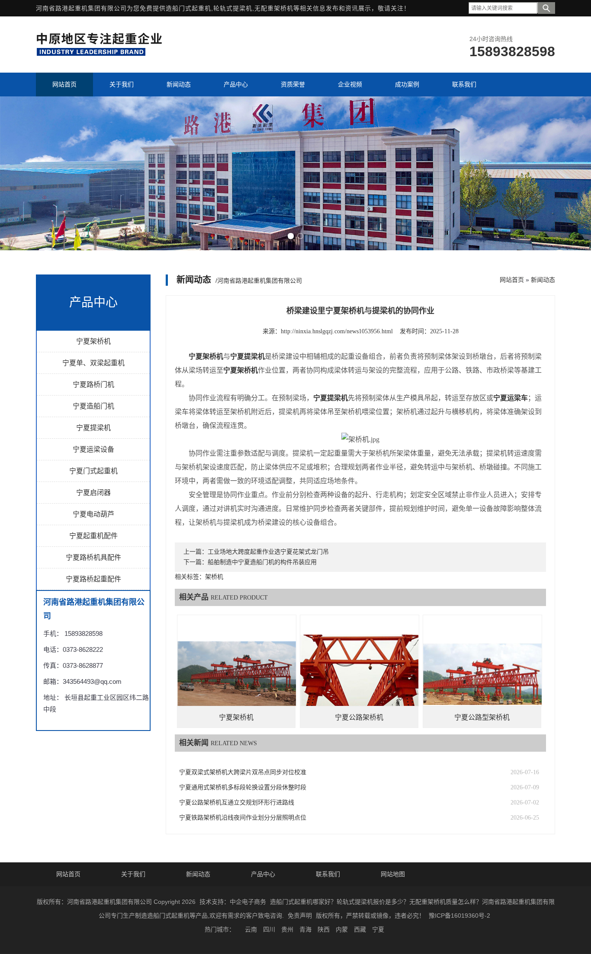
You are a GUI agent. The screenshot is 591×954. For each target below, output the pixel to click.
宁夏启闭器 (93, 492)
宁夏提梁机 (93, 427)
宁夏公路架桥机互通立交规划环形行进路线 (236, 802)
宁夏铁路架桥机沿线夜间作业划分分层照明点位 (242, 817)
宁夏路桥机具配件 (93, 557)
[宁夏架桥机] (236, 674)
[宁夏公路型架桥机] (482, 674)
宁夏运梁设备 (93, 449)
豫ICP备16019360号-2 (459, 915)
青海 (305, 929)
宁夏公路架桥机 (359, 717)
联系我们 (328, 874)
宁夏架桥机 (93, 341)
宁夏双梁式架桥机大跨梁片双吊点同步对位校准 (242, 772)
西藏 (360, 929)
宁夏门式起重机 (93, 471)
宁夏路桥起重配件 (93, 579)
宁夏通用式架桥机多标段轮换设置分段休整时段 (242, 787)
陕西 (324, 929)
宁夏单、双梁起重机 (93, 363)
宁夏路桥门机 (93, 384)
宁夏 (378, 929)
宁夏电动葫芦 (93, 514)
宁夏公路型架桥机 (482, 717)
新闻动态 (543, 279)
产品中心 (263, 874)
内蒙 (342, 929)
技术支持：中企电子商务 (232, 901)
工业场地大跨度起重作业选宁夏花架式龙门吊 (268, 552)
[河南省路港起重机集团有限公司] (101, 54)
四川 (269, 929)
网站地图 (393, 874)
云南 (251, 929)
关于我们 (133, 874)
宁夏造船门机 (93, 406)
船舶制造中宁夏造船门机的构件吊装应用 (262, 562)
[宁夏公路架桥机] (359, 674)
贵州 (287, 929)
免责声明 (300, 915)
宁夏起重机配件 (93, 535)
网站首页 (512, 279)
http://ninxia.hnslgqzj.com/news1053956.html (337, 331)
